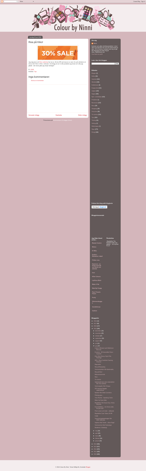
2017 (95, 323)
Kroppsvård (95, 88)
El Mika (94, 251)
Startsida (59, 115)
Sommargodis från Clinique (102, 386)
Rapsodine (98, 364)
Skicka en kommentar (37, 80)
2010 (95, 454)
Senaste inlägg (34, 115)
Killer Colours (96, 276)
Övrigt (93, 132)
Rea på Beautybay (100, 367)
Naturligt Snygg (97, 288)
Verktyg (94, 123)
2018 (95, 321)
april (96, 433)
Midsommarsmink (100, 374)
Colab (96, 416)
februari (97, 438)
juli (96, 343)
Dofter (93, 76)
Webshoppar (95, 126)
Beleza (94, 247)
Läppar (93, 91)
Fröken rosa (95, 260)
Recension (95, 102)
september (98, 338)
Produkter (94, 99)
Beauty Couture (97, 243)
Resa (93, 105)
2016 (95, 326)
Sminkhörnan (96, 307)
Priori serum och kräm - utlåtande (104, 411)
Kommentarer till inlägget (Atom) (62, 120)
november (98, 333)
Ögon (93, 129)
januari (97, 441)
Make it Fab (95, 284)
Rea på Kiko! (98, 372)
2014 (95, 444)
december (98, 331)
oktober (97, 336)
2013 (95, 446)
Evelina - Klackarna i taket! (97, 255)
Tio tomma (95, 114)
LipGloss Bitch (96, 280)
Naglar (93, 94)
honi (93, 272)
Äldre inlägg (82, 115)
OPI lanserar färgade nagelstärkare (101, 389)
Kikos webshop (43, 62)
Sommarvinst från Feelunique (103, 425)
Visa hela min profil (97, 54)
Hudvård (94, 79)
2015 (95, 328)
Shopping (94, 108)
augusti (97, 341)
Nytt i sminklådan (97, 97)
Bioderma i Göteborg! (101, 427)
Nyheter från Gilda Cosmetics (103, 392)
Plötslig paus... (99, 395)
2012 (95, 449)
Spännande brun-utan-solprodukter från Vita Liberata (104, 382)
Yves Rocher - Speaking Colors (104, 397)
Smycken (94, 111)
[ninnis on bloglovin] (99, 208)
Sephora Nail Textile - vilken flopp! (104, 422)
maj (96, 431)
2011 (95, 451)
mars (97, 436)
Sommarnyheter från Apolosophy (104, 369)
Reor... (97, 377)
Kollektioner (95, 85)
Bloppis (94, 73)
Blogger (88, 467)
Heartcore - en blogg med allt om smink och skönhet (96, 266)
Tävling (94, 120)
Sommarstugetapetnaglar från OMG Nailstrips (103, 419)
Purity (94, 297)
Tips (35, 71)
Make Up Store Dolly (101, 400)
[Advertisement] (58, 98)
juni (96, 346)
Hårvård (94, 82)
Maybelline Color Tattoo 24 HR (103, 413)
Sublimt (94, 311)
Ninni (95, 43)
